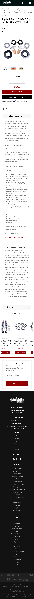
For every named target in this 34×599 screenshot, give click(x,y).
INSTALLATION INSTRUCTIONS (14, 238)
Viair (17, 567)
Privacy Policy (16, 586)
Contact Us (17, 444)
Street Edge (17, 536)
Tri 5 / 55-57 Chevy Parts (17, 497)
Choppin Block (17, 559)
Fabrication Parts (17, 492)
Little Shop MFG (17, 557)
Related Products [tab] (16, 313)
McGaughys (17, 523)
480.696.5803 (18, 423)
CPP (17, 531)
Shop (17, 436)
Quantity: (17, 77)
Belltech (17, 521)
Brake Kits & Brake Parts (17, 484)
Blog (17, 441)
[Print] (10, 109)
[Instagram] (17, 459)
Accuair (17, 562)
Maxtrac (17, 549)
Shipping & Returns (8, 586)
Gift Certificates (17, 510)
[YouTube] (14, 459)
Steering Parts (17, 487)
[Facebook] (3, 109)
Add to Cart (19, 352)
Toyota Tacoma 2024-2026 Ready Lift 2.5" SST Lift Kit (20, 343)
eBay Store (17, 508)
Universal (17, 505)
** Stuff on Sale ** (17, 468)
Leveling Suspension (17, 479)
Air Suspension (17, 471)
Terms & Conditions (25, 586)
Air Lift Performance (17, 534)
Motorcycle (17, 500)
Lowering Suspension (17, 476)
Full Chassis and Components (17, 489)
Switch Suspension (17, 528)
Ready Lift (17, 539)
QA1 (17, 554)
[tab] (17, 116)
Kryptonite (17, 542)
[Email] (6, 109)
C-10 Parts (17, 494)
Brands (17, 438)
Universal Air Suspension (17, 551)
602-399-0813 (19, 420)
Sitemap (17, 449)
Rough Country (17, 546)
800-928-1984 (19, 418)
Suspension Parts (17, 481)
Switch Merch (17, 502)
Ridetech (17, 526)
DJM (17, 564)
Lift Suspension (17, 473)
